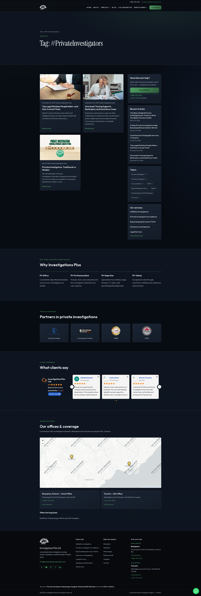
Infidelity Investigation (139, 211)
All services (80, 567)
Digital (154, 188)
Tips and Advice (137, 184)
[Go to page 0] (114, 400)
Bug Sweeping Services (139, 188)
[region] (100, 463)
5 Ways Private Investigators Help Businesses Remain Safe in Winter (144, 126)
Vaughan (106, 559)
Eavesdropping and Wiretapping (142, 193)
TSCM (149, 184)
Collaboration (125, 7)
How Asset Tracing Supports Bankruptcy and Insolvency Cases (143, 156)
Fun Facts (135, 197)
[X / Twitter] (51, 567)
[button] (71, 457)
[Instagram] (55, 567)
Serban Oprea (145, 378)
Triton (82, 378)
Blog (114, 7)
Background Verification (84, 563)
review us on (53, 394)
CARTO (159, 487)
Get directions (47, 504)
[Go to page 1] (116, 400)
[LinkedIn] (60, 567)
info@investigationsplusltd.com (151, 2)
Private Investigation (139, 179)
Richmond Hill (108, 555)
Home (89, 7)
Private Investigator (139, 174)
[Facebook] (42, 567)
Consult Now (155, 7)
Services (104, 7)
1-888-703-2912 (135, 2)
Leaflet (145, 487)
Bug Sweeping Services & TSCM (142, 222)
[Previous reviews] (72, 387)
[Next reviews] (159, 387)
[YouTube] (46, 567)
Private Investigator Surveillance (143, 216)
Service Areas (140, 7)
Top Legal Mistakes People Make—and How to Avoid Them (144, 146)
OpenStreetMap (152, 487)
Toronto (106, 563)
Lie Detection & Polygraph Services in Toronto (144, 136)
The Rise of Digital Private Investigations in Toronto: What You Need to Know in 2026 (143, 115)
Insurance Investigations (140, 227)
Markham (106, 548)
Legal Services (136, 232)
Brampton (107, 544)
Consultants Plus (116, 378)
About (96, 7)
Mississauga (107, 552)
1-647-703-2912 (138, 98)
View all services (136, 236)
